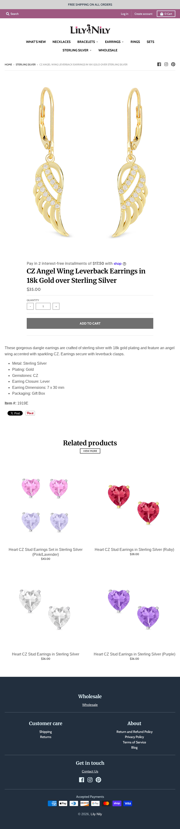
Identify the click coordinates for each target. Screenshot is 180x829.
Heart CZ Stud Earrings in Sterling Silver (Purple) (134, 654)
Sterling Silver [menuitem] (75, 50)
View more (90, 451)
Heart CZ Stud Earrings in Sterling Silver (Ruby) (134, 550)
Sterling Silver (26, 64)
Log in (124, 13)
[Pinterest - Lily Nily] (173, 64)
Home (8, 64)
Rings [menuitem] (135, 42)
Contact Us (90, 771)
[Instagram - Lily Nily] (166, 64)
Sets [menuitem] (150, 42)
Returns (45, 737)
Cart (168, 13)
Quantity (33, 300)
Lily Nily (96, 814)
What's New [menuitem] (36, 42)
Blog (134, 747)
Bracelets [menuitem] (86, 42)
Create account (143, 13)
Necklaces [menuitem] (61, 42)
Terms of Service (134, 742)
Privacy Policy (134, 737)
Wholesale (90, 705)
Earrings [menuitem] (112, 42)
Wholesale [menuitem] (107, 50)
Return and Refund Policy (134, 732)
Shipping (45, 732)
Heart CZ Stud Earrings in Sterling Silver (45, 654)
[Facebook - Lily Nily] (159, 64)
